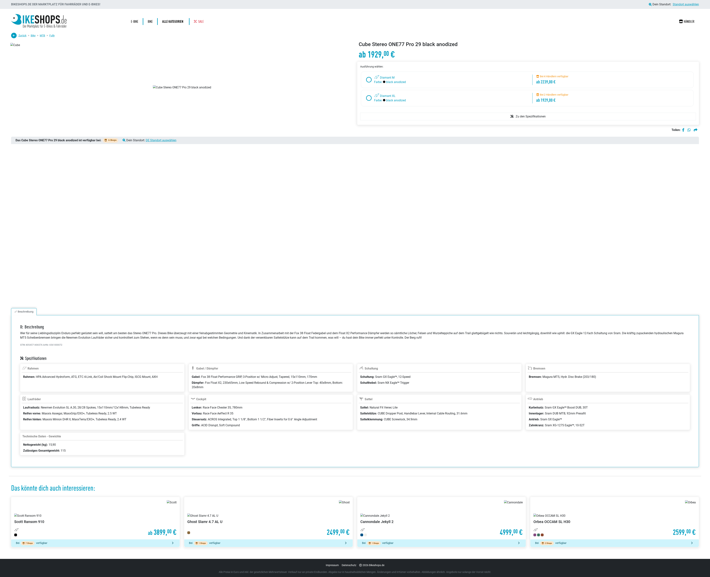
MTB (42, 35)
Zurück (22, 35)
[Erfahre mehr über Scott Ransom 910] (95, 518)
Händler (689, 21)
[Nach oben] (700, 566)
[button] (174, 21)
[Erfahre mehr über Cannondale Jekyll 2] (441, 518)
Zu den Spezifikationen (530, 116)
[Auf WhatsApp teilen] (689, 130)
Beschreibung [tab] (25, 311)
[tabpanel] (355, 395)
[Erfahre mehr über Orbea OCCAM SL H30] (614, 518)
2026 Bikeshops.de (373, 565)
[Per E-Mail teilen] (695, 130)
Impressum (332, 565)
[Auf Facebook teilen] (683, 130)
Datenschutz (349, 565)
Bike (33, 35)
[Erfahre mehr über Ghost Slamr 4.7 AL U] (268, 518)
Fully (52, 35)
